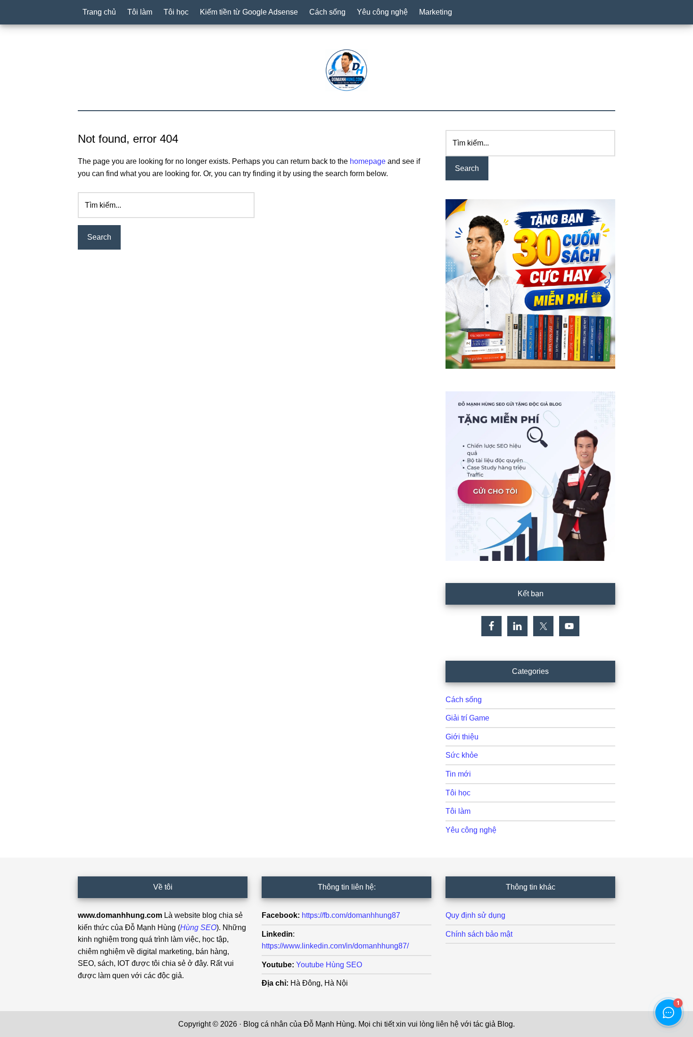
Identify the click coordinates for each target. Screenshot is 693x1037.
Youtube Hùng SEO (329, 965)
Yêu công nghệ (471, 830)
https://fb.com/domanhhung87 (351, 915)
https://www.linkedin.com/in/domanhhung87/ (335, 946)
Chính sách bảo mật (479, 934)
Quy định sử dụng (475, 915)
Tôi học (458, 793)
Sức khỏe (462, 755)
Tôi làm (458, 811)
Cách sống (464, 700)
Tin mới (458, 774)
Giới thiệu (462, 737)
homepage (368, 161)
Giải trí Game (467, 718)
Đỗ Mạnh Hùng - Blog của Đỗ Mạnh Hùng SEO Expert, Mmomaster (346, 70)
